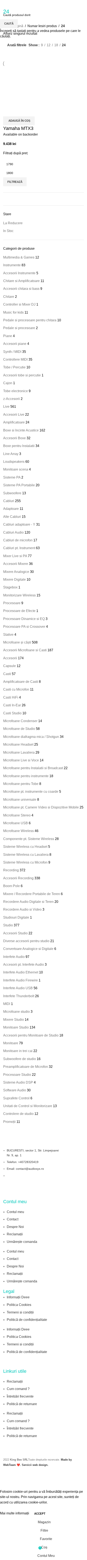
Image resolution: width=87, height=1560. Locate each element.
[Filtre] (5, 1483)
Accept (39, 1513)
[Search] (84, 4)
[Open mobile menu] (5, 4)
